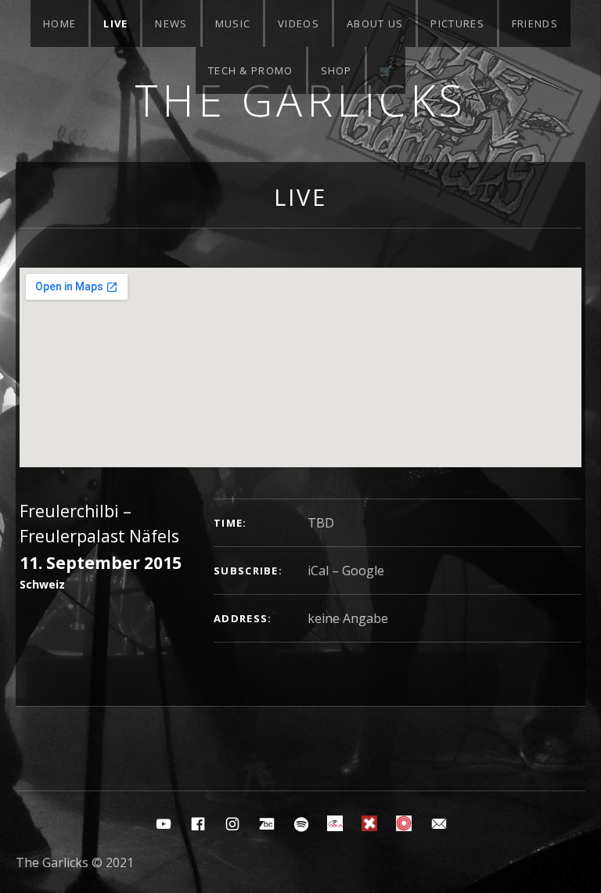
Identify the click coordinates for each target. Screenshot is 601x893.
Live (115, 23)
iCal (318, 570)
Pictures (457, 23)
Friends (535, 23)
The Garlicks (301, 99)
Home (59, 23)
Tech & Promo (250, 70)
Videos (298, 23)
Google (363, 570)
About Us (375, 23)
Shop (336, 70)
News (171, 23)
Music (233, 23)
